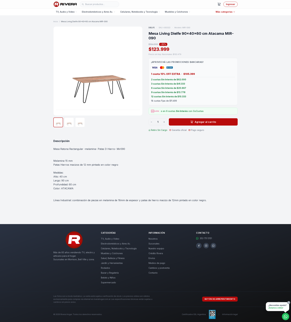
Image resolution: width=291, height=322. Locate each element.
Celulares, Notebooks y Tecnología (139, 11)
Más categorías (224, 11)
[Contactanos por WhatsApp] (285, 316)
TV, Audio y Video (65, 11)
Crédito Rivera (156, 253)
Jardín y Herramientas (112, 263)
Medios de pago (157, 263)
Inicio (55, 21)
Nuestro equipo (156, 248)
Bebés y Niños (108, 277)
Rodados (105, 268)
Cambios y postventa (159, 268)
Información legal (230, 314)
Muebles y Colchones (176, 11)
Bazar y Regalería (110, 272)
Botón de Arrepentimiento (220, 299)
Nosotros (153, 238)
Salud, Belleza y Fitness (113, 258)
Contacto (153, 272)
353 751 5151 (206, 238)
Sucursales (154, 243)
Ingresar (230, 4)
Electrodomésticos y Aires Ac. (97, 11)
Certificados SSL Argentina (194, 314)
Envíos (152, 258)
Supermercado (108, 282)
